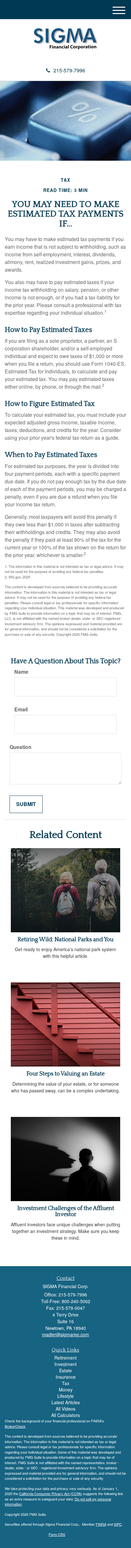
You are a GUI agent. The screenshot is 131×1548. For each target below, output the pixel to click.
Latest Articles (66, 1402)
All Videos (65, 1408)
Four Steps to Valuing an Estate (65, 1074)
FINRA (101, 1524)
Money (65, 1389)
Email (21, 709)
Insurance (66, 1377)
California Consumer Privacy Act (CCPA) (50, 1493)
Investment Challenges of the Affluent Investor (65, 1211)
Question (20, 747)
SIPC (118, 1524)
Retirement (65, 1357)
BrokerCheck (15, 1426)
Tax (65, 1383)
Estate (65, 1370)
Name (21, 671)
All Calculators (65, 1415)
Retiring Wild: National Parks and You (65, 939)
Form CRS (57, 1534)
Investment (65, 1364)
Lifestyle (65, 1396)
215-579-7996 (69, 70)
